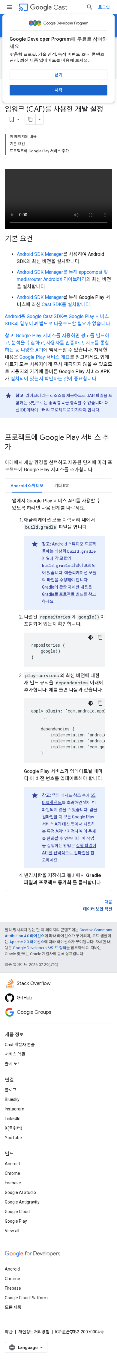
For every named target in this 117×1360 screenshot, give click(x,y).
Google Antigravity (22, 1202)
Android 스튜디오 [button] (27, 485)
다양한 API (32, 350)
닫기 (58, 75)
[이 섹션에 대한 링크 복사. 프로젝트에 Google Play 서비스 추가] (17, 447)
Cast (60, 7)
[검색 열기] (89, 7)
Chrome (12, 1173)
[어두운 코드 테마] (90, 637)
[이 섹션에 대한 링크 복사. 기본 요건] (39, 239)
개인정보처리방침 (34, 1331)
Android (12, 1163)
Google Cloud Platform (26, 1297)
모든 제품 (13, 1307)
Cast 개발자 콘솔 (20, 1044)
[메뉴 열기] (10, 7)
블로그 (10, 1089)
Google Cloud (17, 1211)
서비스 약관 (15, 1054)
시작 (58, 90)
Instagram (14, 1109)
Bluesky (12, 1099)
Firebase (13, 1182)
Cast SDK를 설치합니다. (66, 304)
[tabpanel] (58, 691)
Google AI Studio (20, 1192)
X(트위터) (13, 1128)
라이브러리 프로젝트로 (50, 410)
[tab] (27, 485)
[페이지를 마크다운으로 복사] (30, 119)
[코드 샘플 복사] (100, 637)
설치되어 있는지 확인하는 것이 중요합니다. (53, 379)
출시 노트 (13, 1063)
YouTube (13, 1137)
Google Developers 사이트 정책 (39, 948)
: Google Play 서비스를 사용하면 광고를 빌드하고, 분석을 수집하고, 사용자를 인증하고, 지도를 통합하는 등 (57, 343)
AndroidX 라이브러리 (64, 279)
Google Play (16, 1221)
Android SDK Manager (40, 254)
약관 (9, 1331)
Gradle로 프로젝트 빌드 (62, 594)
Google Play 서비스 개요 (45, 357)
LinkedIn (12, 1118)
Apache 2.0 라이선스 (26, 942)
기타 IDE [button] (62, 485)
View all (12, 1230)
